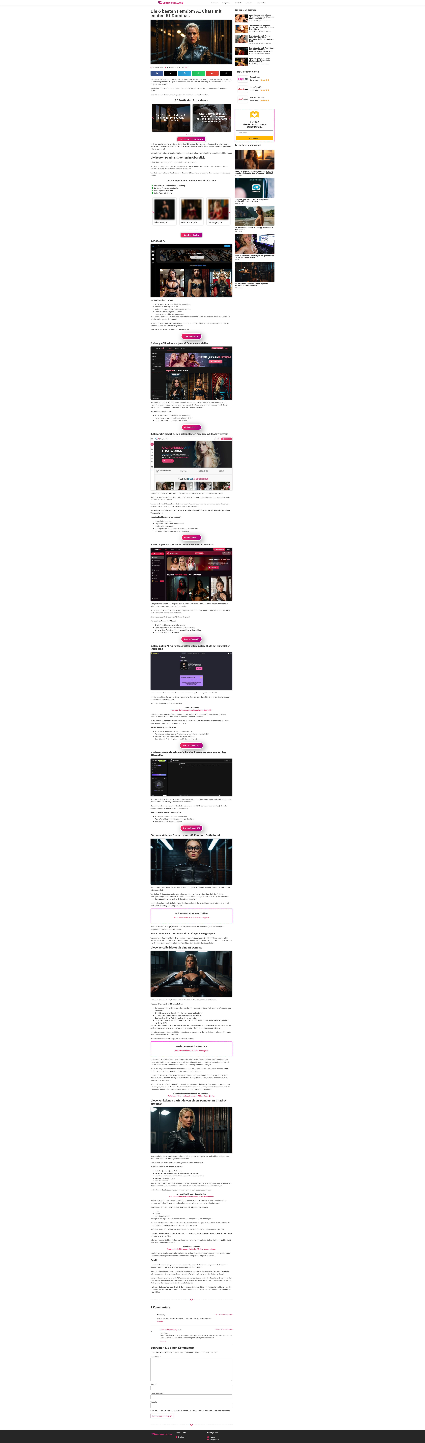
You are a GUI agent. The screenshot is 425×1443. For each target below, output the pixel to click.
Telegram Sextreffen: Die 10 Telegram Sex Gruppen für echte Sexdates (252, 200)
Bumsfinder (255, 77)
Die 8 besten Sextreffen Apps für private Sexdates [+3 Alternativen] (251, 284)
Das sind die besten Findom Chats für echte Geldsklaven (191, 1196)
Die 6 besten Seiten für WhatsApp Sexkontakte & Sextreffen (254, 228)
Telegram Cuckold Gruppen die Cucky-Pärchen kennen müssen (191, 1249)
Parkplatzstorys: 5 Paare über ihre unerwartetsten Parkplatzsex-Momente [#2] (261, 49)
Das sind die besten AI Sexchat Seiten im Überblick (191, 710)
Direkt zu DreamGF (191, 538)
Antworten (160, 1321)
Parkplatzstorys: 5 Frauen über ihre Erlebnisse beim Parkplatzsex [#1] (259, 60)
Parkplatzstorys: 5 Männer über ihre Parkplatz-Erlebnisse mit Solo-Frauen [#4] (261, 17)
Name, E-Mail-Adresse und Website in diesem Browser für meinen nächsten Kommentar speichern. (191, 1411)
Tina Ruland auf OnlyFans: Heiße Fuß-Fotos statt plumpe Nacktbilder (261, 27)
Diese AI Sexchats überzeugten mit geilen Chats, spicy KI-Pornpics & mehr (254, 256)
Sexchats (238, 3)
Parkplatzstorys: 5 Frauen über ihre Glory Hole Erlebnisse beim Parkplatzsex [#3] (261, 38)
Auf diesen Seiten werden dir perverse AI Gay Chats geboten (191, 1096)
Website (154, 1402)
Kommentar (156, 1356)
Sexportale (226, 3)
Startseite (214, 3)
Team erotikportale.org (168, 1330)
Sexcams (249, 3)
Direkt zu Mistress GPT (191, 828)
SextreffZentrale (257, 97)
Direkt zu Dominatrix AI (191, 745)
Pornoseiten (261, 3)
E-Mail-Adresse (157, 1393)
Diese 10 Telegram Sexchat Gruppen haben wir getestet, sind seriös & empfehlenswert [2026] (254, 172)
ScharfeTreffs (255, 87)
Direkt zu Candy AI (191, 427)
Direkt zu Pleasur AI (191, 336)
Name (153, 1384)
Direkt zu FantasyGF (191, 639)
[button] (157, 73)
